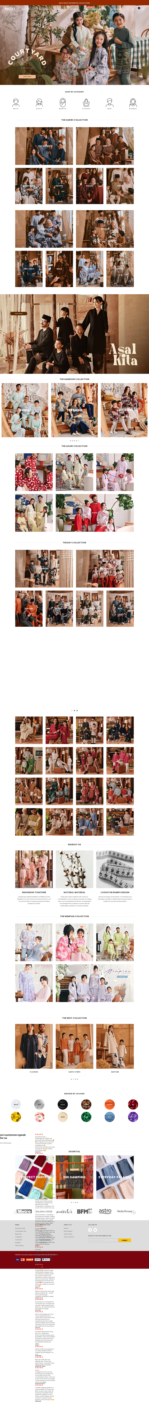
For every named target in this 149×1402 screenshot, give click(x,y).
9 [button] (83, 82)
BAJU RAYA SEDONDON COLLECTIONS (74, 3)
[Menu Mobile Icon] (143, 9)
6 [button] (75, 82)
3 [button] (68, 82)
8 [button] (81, 82)
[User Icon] (133, 9)
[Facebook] (90, 1230)
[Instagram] (95, 1230)
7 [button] (78, 82)
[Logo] (11, 8)
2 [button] (65, 82)
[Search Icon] (128, 9)
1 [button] (62, 82)
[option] (74, 45)
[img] (45, 1134)
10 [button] (86, 82)
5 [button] (73, 82)
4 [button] (70, 82)
